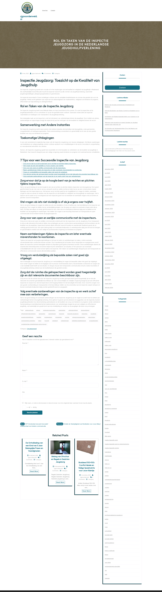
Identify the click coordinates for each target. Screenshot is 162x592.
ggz (106, 385)
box (106, 353)
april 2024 (108, 279)
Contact (53, 10)
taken (39, 320)
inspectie (61, 313)
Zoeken (122, 75)
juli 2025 (107, 220)
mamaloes (108, 452)
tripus (106, 554)
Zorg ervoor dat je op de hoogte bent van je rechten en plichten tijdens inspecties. (49, 164)
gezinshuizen (52, 313)
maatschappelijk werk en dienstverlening (117, 444)
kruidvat (107, 432)
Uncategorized (32, 329)
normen (67, 317)
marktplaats (108, 456)
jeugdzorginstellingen (27, 317)
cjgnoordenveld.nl (28, 18)
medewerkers (48, 317)
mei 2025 (107, 228)
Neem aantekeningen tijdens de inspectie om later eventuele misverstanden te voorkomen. (52, 170)
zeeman (107, 578)
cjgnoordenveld (109, 148)
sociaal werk (108, 535)
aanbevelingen (29, 310)
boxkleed (107, 357)
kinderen (107, 420)
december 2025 (109, 200)
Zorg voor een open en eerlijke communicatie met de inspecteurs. (44, 168)
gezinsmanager (109, 381)
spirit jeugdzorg (109, 542)
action (107, 317)
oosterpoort (108, 483)
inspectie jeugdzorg (72, 313)
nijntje (106, 471)
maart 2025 (108, 236)
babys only (108, 345)
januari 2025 (108, 244)
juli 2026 (107, 173)
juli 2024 (107, 268)
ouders (107, 487)
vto (106, 570)
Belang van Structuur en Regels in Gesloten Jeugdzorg (60, 459)
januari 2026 (108, 196)
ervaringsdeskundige (111, 377)
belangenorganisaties (49, 310)
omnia (106, 475)
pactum (107, 491)
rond (106, 523)
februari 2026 (109, 192)
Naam (24, 370)
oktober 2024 (109, 256)
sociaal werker (109, 539)
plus (106, 511)
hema (106, 396)
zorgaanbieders (93, 320)
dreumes (107, 369)
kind (106, 416)
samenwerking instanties (28, 320)
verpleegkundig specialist (112, 566)
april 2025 (108, 232)
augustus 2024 (109, 264)
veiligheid (55, 320)
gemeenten (42, 313)
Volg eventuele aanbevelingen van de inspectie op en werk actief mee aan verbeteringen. (52, 176)
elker (106, 373)
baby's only (108, 337)
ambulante (108, 325)
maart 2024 (108, 283)
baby (106, 329)
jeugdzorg (108, 404)
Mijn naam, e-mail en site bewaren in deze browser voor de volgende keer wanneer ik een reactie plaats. (58, 403)
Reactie (25, 343)
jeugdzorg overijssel (111, 408)
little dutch (108, 436)
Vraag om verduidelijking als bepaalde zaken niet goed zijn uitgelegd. (45, 172)
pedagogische (109, 499)
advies (38, 310)
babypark (107, 341)
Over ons (45, 10)
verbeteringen (65, 320)
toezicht (47, 320)
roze (106, 527)
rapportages (91, 317)
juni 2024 (107, 271)
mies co (107, 464)
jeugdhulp (93, 313)
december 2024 (109, 248)
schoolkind (108, 531)
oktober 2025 (109, 208)
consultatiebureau (110, 361)
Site (23, 392)
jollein (106, 412)
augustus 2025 (109, 216)
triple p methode (109, 550)
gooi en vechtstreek (111, 388)
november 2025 (109, 204)
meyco (107, 460)
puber (106, 519)
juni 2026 (107, 177)
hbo (106, 392)
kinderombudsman (110, 424)
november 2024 (109, 252)
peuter (107, 503)
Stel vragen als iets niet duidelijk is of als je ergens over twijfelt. (43, 166)
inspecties (84, 313)
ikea (106, 400)
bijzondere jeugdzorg (111, 349)
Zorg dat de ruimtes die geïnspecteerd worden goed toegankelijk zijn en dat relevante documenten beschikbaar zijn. (60, 174)
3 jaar (106, 306)
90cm (106, 310)
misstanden (58, 317)
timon (106, 546)
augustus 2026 (109, 169)
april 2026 (108, 185)
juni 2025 (107, 224)
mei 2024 (107, 275)
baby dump (108, 333)
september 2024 (110, 260)
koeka (106, 428)
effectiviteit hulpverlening (28, 313)
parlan (107, 495)
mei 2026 (107, 181)
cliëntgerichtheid (73, 310)
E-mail (24, 381)
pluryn (107, 507)
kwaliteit (39, 317)
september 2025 (110, 212)
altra (106, 321)
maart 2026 (108, 189)
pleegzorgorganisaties (78, 317)
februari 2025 (109, 240)
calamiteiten (61, 310)
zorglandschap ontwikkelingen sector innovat (33, 324)
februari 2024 (109, 287)
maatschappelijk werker (112, 448)
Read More (34, 471)
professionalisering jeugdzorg (113, 515)
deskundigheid (85, 310)
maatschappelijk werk (111, 440)
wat (106, 574)
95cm (106, 313)
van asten (108, 562)
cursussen (108, 365)
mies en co (108, 467)
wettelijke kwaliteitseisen (79, 320)
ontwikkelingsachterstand (112, 479)
